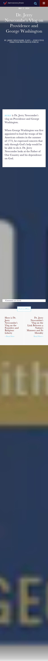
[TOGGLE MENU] (44, 3)
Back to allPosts (24, 309)
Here (8, 116)
